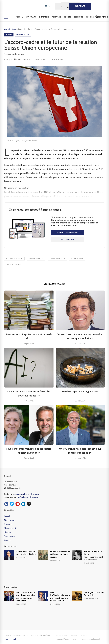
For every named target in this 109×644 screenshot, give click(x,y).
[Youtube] (17, 504)
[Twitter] (12, 504)
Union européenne (13, 264)
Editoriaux (31, 17)
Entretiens (44, 17)
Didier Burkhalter (36, 259)
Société (67, 17)
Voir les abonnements (67, 232)
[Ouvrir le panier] (103, 17)
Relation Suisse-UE (57, 259)
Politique (56, 17)
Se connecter (67, 239)
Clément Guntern (21, 59)
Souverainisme (77, 259)
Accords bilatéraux (14, 259)
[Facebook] (6, 504)
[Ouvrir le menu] (6, 17)
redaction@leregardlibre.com (26, 494)
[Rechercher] (97, 17)
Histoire (90, 17)
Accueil (19, 17)
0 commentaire (55, 59)
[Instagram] (29, 504)
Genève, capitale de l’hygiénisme (80, 391)
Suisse (14, 29)
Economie (78, 17)
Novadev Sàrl (11, 639)
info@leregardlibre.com (28, 497)
